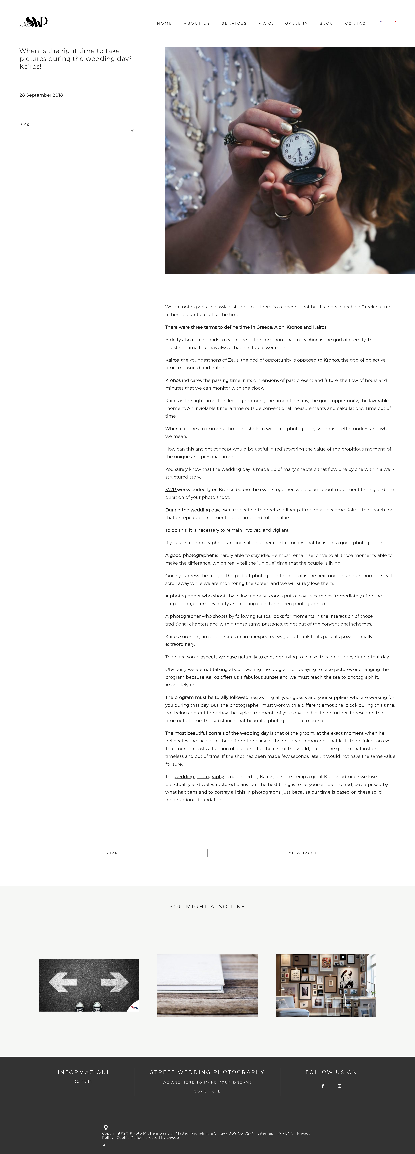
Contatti (83, 1081)
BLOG (327, 23)
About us (197, 23)
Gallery (296, 23)
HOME (164, 23)
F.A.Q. (266, 23)
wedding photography (199, 776)
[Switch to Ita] (395, 23)
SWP (170, 489)
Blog (24, 124)
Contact (357, 23)
